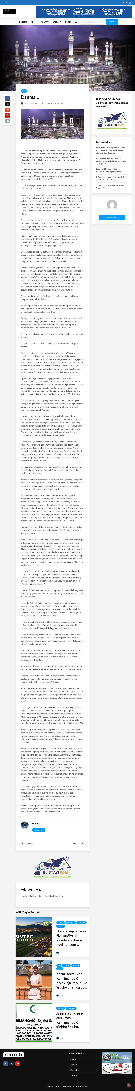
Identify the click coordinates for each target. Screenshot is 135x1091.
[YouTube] (17, 1063)
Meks (70, 1086)
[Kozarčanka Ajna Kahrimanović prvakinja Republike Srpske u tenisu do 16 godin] (34, 979)
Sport (60, 969)
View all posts (38, 830)
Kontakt (6, 3)
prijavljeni (35, 896)
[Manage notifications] (129, 1085)
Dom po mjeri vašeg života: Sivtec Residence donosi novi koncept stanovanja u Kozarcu (110, 150)
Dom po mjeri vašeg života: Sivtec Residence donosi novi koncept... (71, 938)
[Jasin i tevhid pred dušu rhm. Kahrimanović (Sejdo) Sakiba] (34, 1022)
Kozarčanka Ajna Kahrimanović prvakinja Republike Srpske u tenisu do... (71, 980)
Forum (68, 22)
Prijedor (61, 926)
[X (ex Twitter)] (11, 1063)
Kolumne (45, 22)
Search (112, 22)
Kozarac (60, 923)
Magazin (57, 22)
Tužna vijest (71, 1008)
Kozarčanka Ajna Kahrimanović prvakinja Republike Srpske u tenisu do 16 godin (111, 161)
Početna (23, 22)
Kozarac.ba (70, 923)
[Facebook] (5, 1063)
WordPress (84, 1086)
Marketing (81, 923)
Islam (24, 91)
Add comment (49, 103)
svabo (26, 103)
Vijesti (34, 22)
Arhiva (73, 1059)
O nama (73, 1075)
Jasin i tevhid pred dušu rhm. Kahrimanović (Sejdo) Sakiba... (70, 1020)
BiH (59, 965)
